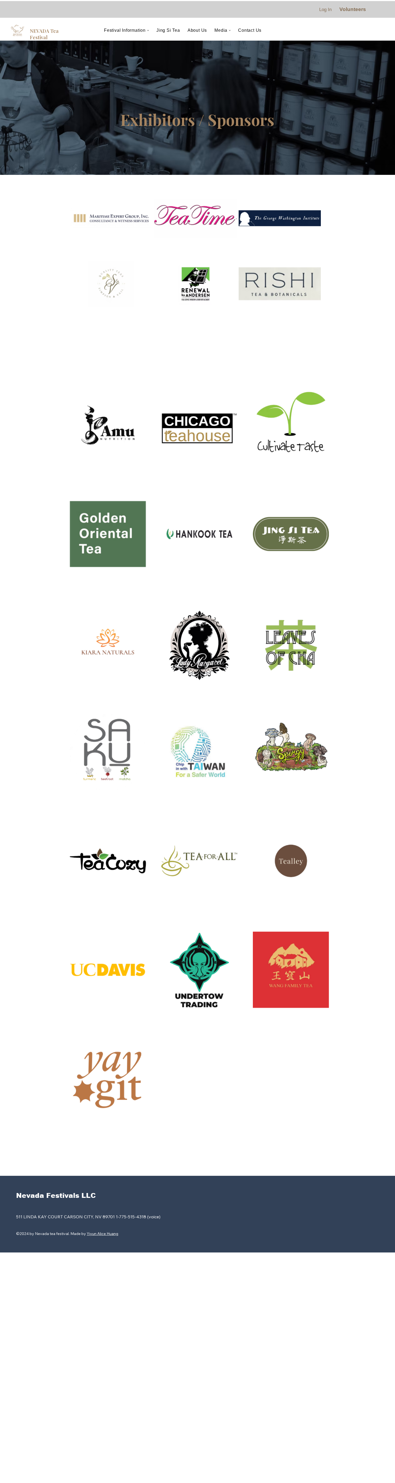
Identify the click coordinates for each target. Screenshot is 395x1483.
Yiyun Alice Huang (102, 1233)
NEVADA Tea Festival (44, 34)
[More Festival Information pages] (148, 30)
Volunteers (352, 9)
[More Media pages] (230, 30)
